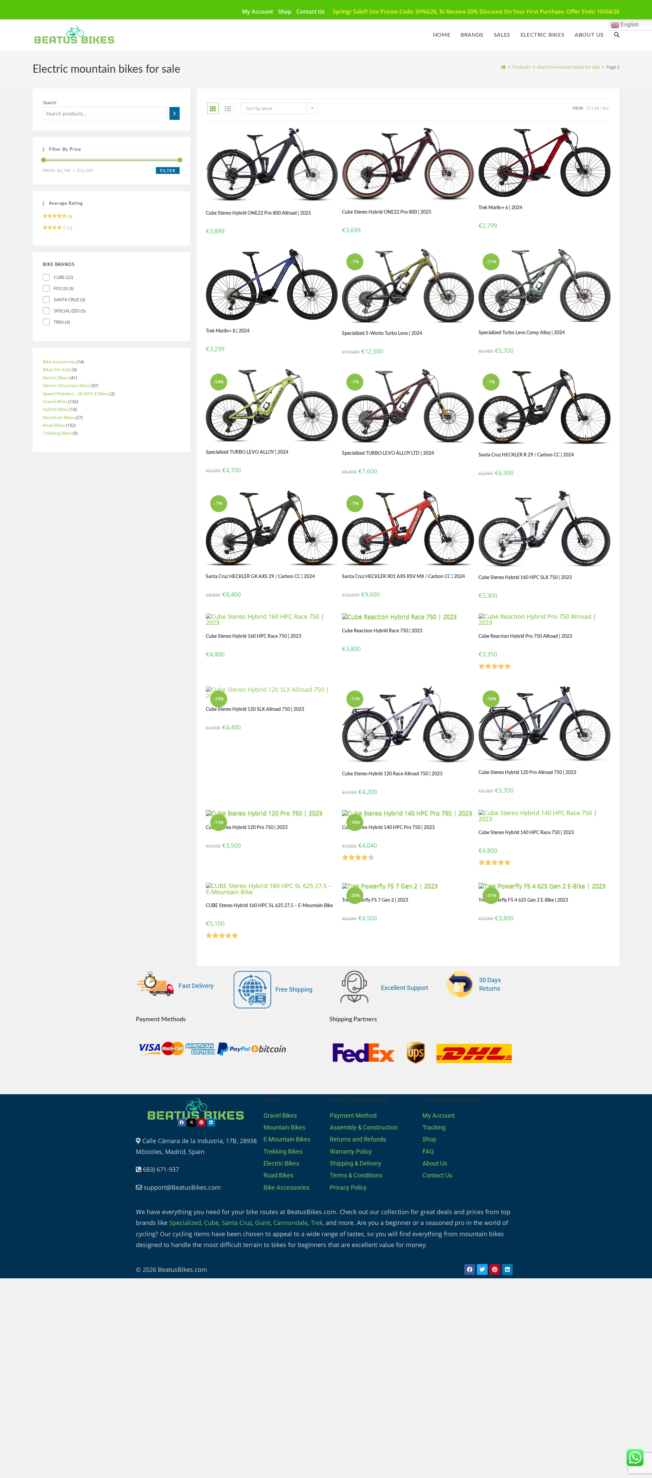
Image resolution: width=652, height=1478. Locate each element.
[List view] (228, 108)
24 (596, 108)
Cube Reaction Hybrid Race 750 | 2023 (382, 631)
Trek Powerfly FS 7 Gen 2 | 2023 (375, 900)
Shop (284, 11)
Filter (168, 171)
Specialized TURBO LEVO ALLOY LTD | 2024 (388, 453)
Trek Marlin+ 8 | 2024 (228, 331)
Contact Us (310, 11)
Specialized (185, 1223)
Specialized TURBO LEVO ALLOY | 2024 (247, 452)
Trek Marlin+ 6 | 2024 (500, 207)
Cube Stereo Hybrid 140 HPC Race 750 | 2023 (526, 832)
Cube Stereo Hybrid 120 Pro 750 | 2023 (247, 827)
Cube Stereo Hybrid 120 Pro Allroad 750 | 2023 (527, 772)
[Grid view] (213, 108)
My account (257, 11)
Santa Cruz (237, 1223)
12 (588, 108)
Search (49, 103)
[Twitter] (482, 1269)
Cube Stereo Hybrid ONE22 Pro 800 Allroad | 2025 (258, 213)
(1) (57, 228)
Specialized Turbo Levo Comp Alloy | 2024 (521, 332)
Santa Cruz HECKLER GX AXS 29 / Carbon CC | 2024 (260, 576)
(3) (57, 216)
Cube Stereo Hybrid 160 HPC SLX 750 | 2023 (525, 577)
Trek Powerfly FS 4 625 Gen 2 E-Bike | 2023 (523, 900)
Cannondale (290, 1223)
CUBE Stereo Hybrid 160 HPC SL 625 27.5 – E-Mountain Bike (269, 905)
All (605, 108)
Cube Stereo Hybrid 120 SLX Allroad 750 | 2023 (255, 709)
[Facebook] (182, 1122)
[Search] (174, 113)
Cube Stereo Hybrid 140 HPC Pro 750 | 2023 (388, 827)
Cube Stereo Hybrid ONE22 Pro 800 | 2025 (386, 212)
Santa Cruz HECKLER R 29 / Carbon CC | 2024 (526, 455)
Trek (317, 1223)
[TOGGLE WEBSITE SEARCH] (616, 35)
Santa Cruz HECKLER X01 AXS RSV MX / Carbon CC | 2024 (403, 576)
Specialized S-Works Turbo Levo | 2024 (382, 333)
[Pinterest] (201, 1122)
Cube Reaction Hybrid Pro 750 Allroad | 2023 (525, 636)
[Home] (503, 67)
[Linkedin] (211, 1122)
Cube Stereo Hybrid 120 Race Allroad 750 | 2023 (392, 774)
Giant (262, 1223)
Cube (211, 1223)
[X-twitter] (191, 1122)
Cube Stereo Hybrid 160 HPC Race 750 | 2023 (253, 636)
